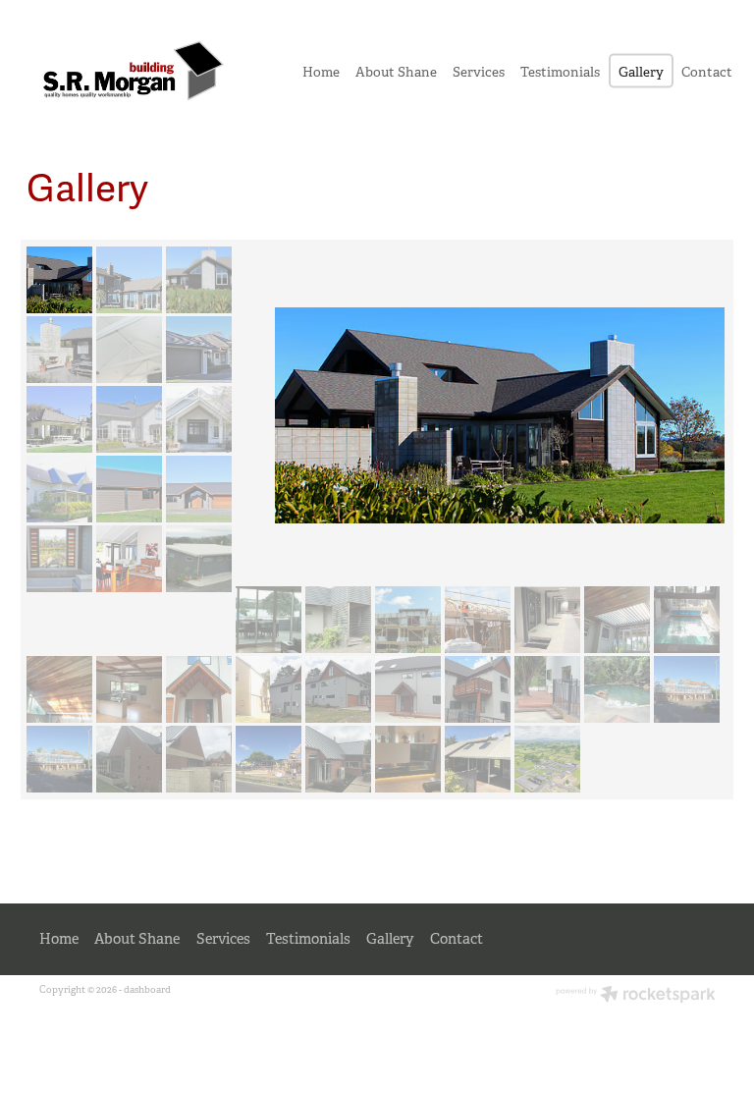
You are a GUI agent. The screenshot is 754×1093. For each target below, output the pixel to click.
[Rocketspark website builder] (636, 996)
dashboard (147, 990)
